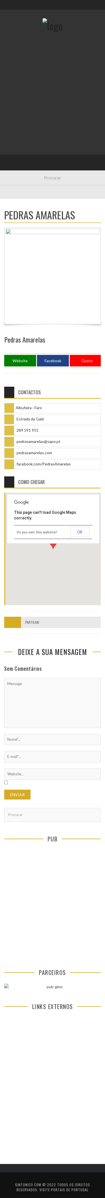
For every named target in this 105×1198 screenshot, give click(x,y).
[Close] (8, 8)
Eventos (16, 79)
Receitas (16, 91)
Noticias (16, 137)
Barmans (16, 148)
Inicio (13, 68)
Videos (14, 171)
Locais (14, 125)
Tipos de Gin (19, 114)
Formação (17, 160)
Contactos (18, 37)
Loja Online (19, 102)
